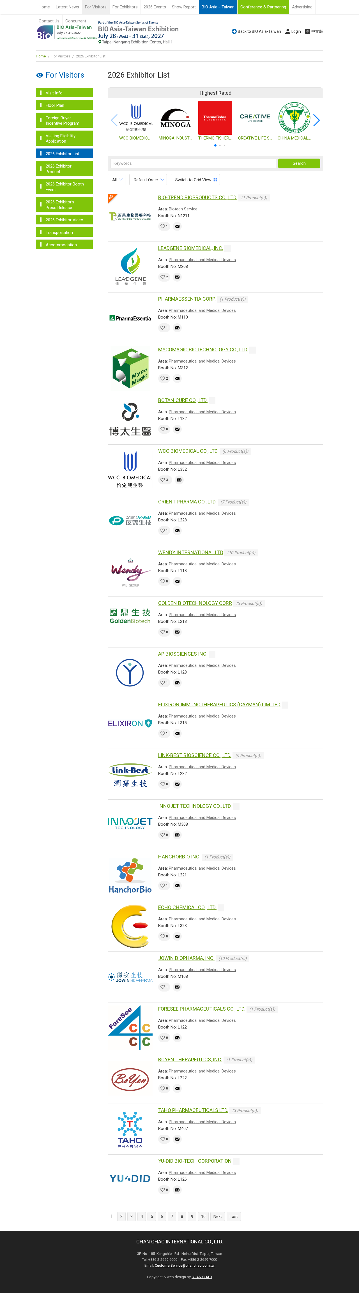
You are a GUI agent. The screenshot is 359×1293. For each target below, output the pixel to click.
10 (203, 1216)
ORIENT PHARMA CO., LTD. (187, 502)
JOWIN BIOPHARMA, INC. (186, 958)
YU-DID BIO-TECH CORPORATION (195, 1161)
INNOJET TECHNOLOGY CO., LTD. (195, 806)
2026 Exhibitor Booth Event (65, 187)
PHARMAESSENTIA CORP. (187, 299)
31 (168, 480)
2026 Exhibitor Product (59, 169)
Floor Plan (55, 105)
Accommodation (61, 244)
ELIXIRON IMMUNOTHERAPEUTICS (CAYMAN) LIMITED (219, 704)
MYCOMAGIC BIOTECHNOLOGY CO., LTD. (203, 349)
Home (44, 7)
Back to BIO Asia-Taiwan (259, 31)
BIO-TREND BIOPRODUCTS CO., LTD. (197, 197)
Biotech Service (183, 209)
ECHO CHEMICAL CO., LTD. (187, 907)
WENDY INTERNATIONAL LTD (190, 552)
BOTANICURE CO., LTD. (183, 400)
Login (296, 31)
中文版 (317, 31)
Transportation (59, 232)
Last (234, 1216)
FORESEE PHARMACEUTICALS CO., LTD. (201, 1009)
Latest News (67, 7)
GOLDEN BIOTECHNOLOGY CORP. (195, 603)
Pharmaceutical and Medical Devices (202, 259)
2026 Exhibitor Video (64, 219)
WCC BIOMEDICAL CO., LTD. (188, 451)
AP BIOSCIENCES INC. (183, 654)
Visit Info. (54, 93)
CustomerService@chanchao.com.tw (185, 1265)
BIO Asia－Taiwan (218, 7)
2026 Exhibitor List (62, 153)
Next (217, 1216)
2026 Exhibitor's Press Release (60, 204)
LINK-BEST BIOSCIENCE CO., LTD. (194, 755)
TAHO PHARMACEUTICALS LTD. (193, 1110)
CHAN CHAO (202, 1277)
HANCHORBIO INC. (179, 857)
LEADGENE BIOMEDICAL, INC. (190, 248)
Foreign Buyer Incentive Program (62, 120)
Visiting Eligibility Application (60, 138)
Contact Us (49, 21)
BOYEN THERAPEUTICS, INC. (190, 1059)
